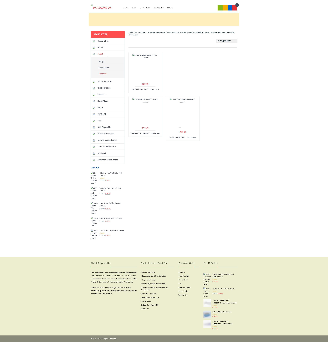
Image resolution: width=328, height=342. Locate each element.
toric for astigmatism (129, 291)
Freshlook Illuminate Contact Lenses (145, 89)
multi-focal (97, 294)
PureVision (106, 279)
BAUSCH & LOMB (104, 81)
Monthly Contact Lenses (107, 140)
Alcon (118, 279)
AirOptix (102, 62)
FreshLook (94, 282)
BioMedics (113, 282)
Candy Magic (103, 101)
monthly (119, 291)
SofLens (99, 279)
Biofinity (120, 282)
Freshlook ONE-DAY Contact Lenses (183, 137)
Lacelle (112, 279)
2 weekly (112, 291)
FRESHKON (102, 114)
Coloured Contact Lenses (108, 160)
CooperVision (103, 282)
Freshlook (103, 74)
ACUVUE (101, 47)
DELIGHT (101, 108)
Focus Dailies (104, 68)
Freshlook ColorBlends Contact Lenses (145, 133)
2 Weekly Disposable (106, 134)
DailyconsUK (95, 273)
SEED (100, 121)
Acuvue (126, 276)
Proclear (126, 282)
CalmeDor (102, 95)
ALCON (100, 54)
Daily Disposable (104, 127)
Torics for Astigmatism (107, 147)
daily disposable (103, 291)
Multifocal (102, 153)
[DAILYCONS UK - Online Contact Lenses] (101, 7)
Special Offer (103, 41)
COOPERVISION (104, 88)
